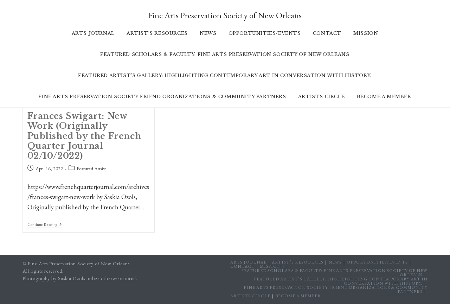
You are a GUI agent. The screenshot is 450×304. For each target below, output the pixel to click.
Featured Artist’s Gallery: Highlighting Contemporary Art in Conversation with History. (341, 281)
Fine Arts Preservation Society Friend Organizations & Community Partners (336, 289)
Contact (242, 266)
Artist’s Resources (297, 262)
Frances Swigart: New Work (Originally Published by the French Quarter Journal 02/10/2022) (84, 136)
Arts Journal (248, 262)
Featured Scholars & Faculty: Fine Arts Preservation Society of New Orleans (334, 273)
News (335, 262)
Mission (270, 266)
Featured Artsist (91, 168)
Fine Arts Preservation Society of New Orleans (225, 15)
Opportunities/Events (377, 262)
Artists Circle (250, 296)
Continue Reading (44, 225)
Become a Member (298, 296)
